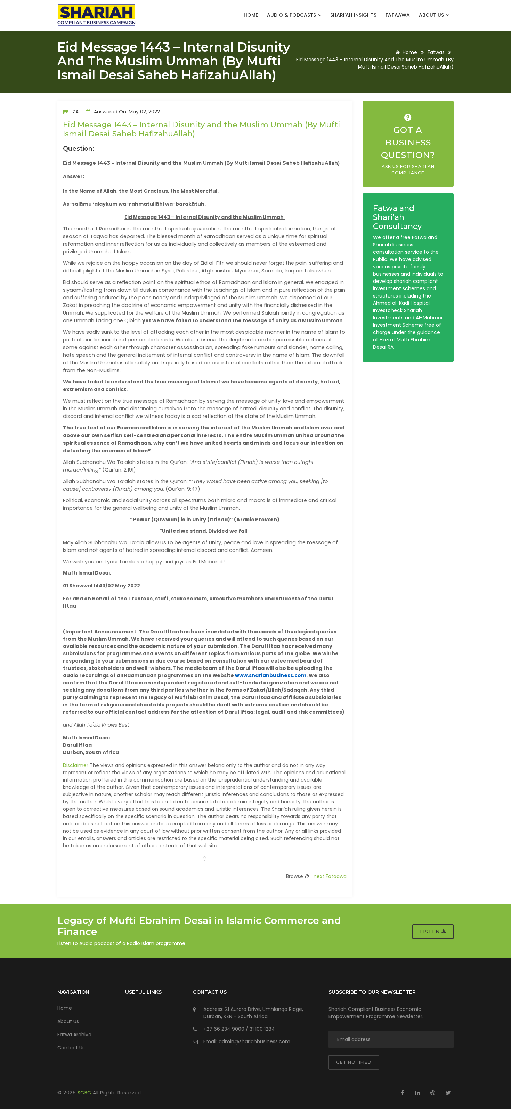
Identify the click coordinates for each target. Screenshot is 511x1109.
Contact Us (71, 1047)
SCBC (85, 1092)
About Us (432, 14)
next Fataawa (330, 876)
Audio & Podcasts (292, 14)
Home (251, 14)
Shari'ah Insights (353, 14)
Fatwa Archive (74, 1034)
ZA (76, 111)
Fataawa (398, 14)
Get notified (354, 1062)
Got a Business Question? (408, 150)
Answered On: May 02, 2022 (126, 111)
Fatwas (436, 52)
